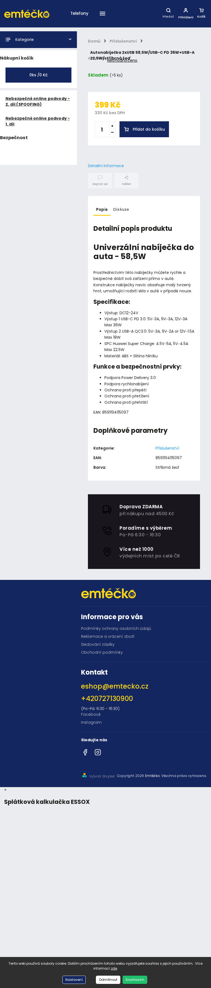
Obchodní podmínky (102, 652)
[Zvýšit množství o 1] (112, 125)
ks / (38, 75)
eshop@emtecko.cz (114, 686)
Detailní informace (106, 166)
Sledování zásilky (98, 644)
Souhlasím (135, 979)
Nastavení (74, 979)
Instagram (91, 722)
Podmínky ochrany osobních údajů (116, 628)
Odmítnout (108, 979)
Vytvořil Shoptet (102, 776)
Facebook (91, 714)
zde (114, 968)
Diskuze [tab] (121, 209)
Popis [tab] (102, 209)
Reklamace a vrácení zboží (108, 636)
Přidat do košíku (149, 129)
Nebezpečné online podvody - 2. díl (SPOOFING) (37, 101)
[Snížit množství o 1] (112, 133)
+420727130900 (107, 698)
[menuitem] (79, 27)
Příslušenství (167, 448)
